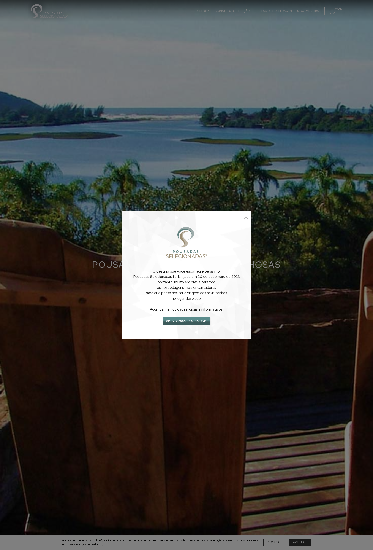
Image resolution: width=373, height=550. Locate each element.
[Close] (246, 217)
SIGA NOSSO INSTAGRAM (186, 321)
